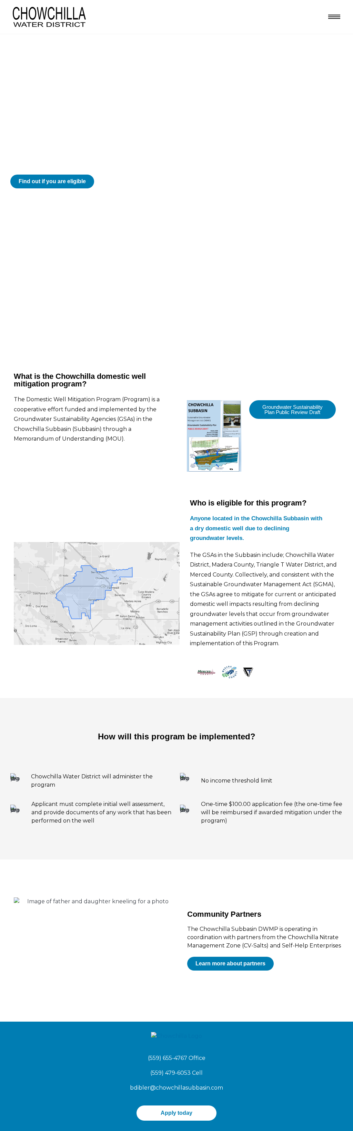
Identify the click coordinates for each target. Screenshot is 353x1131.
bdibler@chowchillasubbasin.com (176, 1087)
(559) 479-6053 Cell (176, 1073)
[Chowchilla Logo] (49, 16)
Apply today (176, 1113)
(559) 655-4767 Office (176, 1058)
